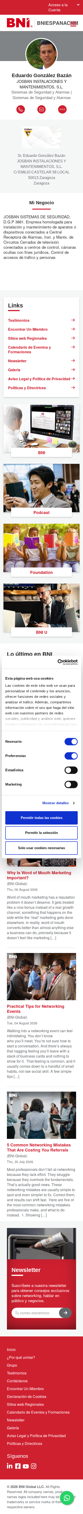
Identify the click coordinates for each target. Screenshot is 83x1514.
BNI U (41, 632)
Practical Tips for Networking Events (35, 1008)
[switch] (71, 756)
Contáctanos (17, 1380)
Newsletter (17, 360)
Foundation (41, 572)
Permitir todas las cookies (41, 818)
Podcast (41, 512)
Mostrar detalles (55, 803)
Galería (14, 369)
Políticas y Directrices (27, 387)
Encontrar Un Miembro (28, 329)
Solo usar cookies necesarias (41, 848)
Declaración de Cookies (26, 1396)
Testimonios (19, 320)
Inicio (11, 1349)
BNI (41, 453)
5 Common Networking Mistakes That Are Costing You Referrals (39, 1147)
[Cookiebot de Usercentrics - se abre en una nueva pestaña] (58, 662)
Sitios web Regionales (27, 338)
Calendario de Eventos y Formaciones (29, 349)
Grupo (12, 1365)
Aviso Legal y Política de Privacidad (39, 378)
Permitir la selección (41, 833)
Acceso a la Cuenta (58, 7)
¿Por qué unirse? (21, 1357)
